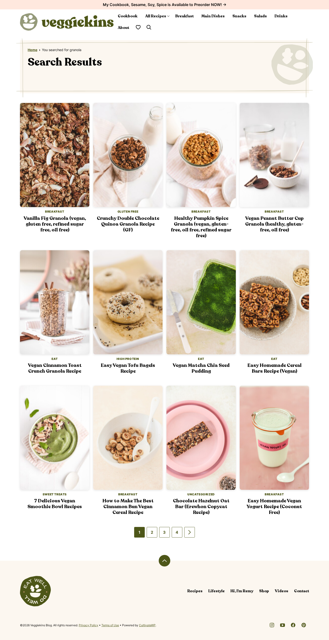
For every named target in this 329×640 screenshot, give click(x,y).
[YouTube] (282, 625)
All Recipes (155, 16)
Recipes (195, 591)
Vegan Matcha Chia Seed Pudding (201, 368)
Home (32, 50)
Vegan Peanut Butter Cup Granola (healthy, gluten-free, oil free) (274, 224)
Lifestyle (216, 591)
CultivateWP (147, 625)
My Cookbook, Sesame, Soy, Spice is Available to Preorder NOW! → (164, 4)
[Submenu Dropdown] (168, 16)
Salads (260, 16)
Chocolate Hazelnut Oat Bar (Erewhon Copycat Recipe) (201, 507)
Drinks (281, 16)
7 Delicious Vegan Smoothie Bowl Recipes (54, 504)
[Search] (149, 27)
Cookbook (128, 16)
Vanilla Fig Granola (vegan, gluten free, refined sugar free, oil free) (55, 224)
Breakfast (184, 16)
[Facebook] (293, 625)
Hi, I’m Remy (241, 591)
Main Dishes (213, 16)
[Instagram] (272, 625)
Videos (281, 591)
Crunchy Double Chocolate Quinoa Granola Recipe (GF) (128, 224)
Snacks (239, 16)
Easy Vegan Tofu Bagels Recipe (128, 368)
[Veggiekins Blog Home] (67, 22)
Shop (264, 591)
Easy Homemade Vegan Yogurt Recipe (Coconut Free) (274, 507)
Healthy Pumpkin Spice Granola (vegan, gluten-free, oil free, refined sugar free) (201, 227)
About (123, 27)
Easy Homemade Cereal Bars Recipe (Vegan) (274, 368)
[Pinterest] (303, 625)
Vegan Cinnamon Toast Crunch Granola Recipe (55, 368)
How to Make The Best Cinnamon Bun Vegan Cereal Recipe (128, 507)
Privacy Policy (88, 625)
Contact (301, 591)
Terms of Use (110, 625)
